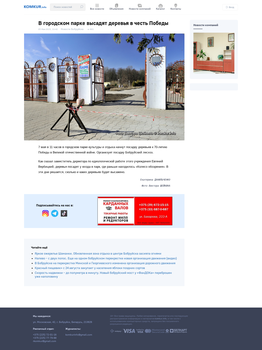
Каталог (160, 9)
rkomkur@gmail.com (44, 341)
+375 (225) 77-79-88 (44, 338)
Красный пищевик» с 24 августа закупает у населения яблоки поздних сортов (90, 268)
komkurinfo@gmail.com (78, 334)
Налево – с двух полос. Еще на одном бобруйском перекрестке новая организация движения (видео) (106, 258)
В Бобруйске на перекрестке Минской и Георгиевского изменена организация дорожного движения (105, 263)
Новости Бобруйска (72, 29)
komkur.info (160, 318)
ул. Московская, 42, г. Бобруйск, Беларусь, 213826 (62, 322)
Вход (231, 7)
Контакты (175, 9)
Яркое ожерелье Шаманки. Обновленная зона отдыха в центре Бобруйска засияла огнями (98, 253)
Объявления (116, 9)
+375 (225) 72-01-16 (44, 334)
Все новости (97, 9)
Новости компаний (140, 9)
